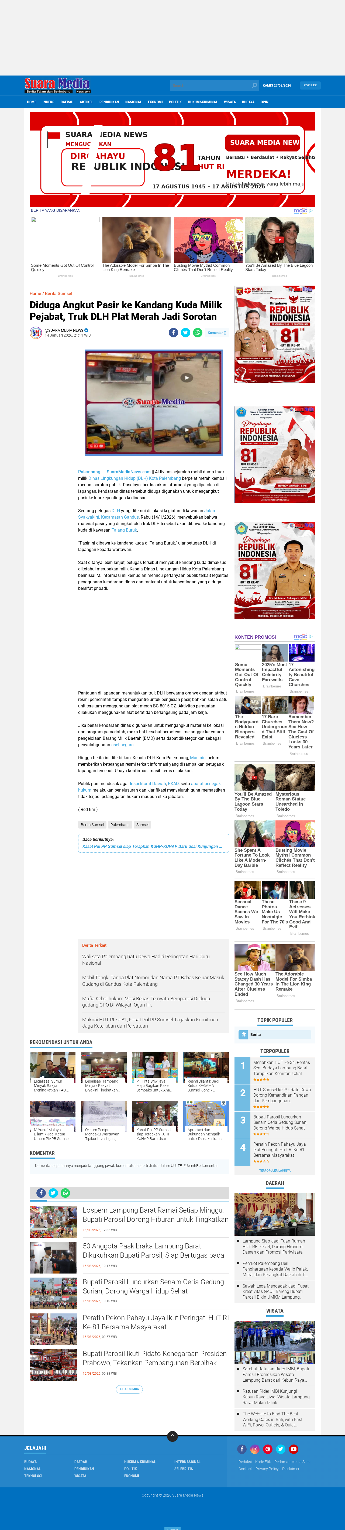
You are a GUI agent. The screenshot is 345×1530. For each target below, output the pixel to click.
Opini (265, 102)
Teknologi (33, 1476)
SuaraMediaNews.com (129, 471)
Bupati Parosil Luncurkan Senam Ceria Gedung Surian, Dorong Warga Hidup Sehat (153, 1286)
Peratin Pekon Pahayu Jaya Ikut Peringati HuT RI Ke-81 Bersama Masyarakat (156, 1322)
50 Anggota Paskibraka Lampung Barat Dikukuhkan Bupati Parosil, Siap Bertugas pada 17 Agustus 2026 (153, 1255)
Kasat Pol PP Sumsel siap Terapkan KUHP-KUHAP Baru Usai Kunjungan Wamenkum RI (153, 846)
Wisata (230, 102)
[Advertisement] (172, 38)
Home (31, 102)
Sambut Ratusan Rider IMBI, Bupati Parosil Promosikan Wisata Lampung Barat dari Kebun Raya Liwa (276, 1374)
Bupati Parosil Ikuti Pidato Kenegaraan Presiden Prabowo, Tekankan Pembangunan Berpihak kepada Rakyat (155, 1363)
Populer (310, 85)
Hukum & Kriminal (140, 1462)
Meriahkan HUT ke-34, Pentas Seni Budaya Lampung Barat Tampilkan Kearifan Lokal (281, 1068)
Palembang (89, 471)
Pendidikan (109, 102)
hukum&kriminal (203, 102)
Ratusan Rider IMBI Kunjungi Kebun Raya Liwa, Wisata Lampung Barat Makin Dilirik (276, 1397)
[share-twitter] (185, 332)
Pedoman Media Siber (292, 1462)
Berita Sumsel (92, 825)
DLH (116, 510)
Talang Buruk (124, 530)
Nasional (133, 102)
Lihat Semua (129, 1389)
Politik (175, 102)
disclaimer (290, 1469)
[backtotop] (172, 1436)
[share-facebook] (173, 332)
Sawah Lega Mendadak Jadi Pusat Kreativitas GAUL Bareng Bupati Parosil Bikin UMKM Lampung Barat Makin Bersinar (276, 1291)
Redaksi (245, 1462)
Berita (255, 1034)
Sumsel (142, 825)
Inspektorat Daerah (148, 783)
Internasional (187, 1462)
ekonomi (155, 102)
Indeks (48, 102)
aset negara (122, 744)
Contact (245, 1469)
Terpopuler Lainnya (275, 1170)
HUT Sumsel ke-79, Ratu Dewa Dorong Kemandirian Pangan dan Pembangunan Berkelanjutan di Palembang (282, 1095)
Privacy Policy (267, 1469)
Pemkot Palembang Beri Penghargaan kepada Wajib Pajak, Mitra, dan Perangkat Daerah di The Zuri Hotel (276, 1269)
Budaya (248, 102)
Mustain (198, 757)
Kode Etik (263, 1462)
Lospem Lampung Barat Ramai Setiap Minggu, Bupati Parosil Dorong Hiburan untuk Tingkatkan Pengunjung (156, 1219)
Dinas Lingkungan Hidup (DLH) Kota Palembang (134, 478)
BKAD (173, 783)
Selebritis (183, 1469)
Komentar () (217, 333)
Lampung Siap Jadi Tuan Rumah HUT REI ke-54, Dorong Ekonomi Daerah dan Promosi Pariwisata (274, 1246)
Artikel (86, 102)
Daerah (67, 102)
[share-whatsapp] (197, 332)
